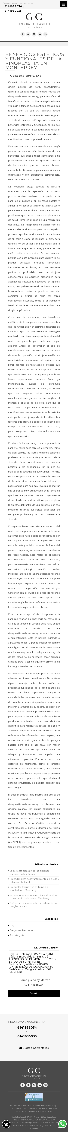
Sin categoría (17, 935)
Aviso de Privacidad (28, 1111)
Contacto (34, 993)
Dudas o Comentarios (35, 1047)
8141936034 (13, 6)
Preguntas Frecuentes (22, 930)
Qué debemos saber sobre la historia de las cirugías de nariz (33, 905)
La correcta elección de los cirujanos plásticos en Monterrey (29, 872)
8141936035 (13, 10)
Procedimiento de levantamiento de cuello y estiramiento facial (34, 881)
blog (12, 925)
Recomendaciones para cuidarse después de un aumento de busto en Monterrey (34, 897)
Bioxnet (50, 1111)
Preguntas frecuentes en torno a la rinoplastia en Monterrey (29, 889)
